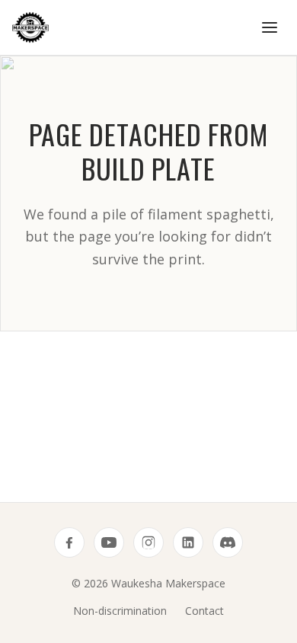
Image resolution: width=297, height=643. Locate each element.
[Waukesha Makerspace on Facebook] (69, 542)
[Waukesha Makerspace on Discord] (227, 542)
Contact (204, 610)
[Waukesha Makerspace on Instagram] (148, 542)
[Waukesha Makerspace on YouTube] (109, 542)
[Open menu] (269, 27)
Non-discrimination (120, 610)
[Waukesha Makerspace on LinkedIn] (188, 542)
